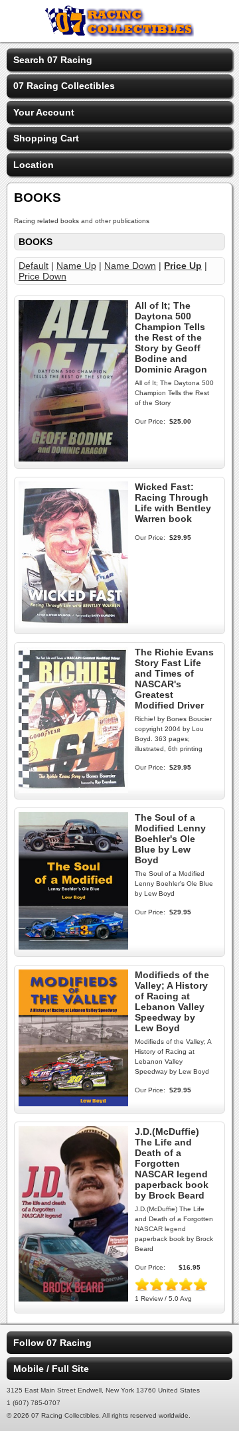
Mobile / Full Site (51, 1368)
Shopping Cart (46, 138)
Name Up (76, 265)
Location (33, 164)
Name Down (130, 265)
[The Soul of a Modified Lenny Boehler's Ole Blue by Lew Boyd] (73, 946)
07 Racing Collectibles (64, 85)
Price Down (42, 276)
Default (33, 265)
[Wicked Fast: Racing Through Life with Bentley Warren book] (73, 624)
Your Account (43, 112)
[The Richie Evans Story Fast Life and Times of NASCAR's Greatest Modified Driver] (73, 789)
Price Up (183, 265)
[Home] (119, 33)
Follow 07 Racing (52, 1342)
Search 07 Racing (52, 59)
